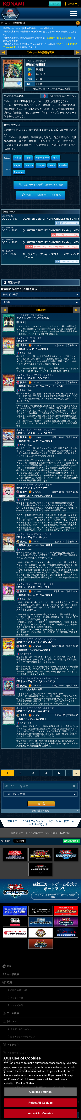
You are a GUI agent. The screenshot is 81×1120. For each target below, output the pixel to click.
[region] (40, 1083)
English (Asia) (42, 157)
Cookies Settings (40, 1091)
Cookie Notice (25, 1083)
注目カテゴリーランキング (22, 1037)
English (17, 165)
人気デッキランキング (20, 1029)
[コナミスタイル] (66, 933)
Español (63, 165)
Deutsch (29, 165)
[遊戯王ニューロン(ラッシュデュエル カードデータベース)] (40, 944)
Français (41, 165)
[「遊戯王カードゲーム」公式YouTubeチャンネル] (66, 911)
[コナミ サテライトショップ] (15, 933)
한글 (28, 157)
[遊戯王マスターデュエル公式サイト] (40, 869)
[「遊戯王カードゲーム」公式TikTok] (15, 922)
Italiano (51, 165)
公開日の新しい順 (18, 990)
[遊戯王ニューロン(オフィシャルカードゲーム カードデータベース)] (10, 14)
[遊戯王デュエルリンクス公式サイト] (66, 854)
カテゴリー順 (16, 998)
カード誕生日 (16, 1005)
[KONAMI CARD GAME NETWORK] (66, 922)
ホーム (4, 23)
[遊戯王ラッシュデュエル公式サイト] (40, 854)
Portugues (19, 172)
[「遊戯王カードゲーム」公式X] (40, 911)
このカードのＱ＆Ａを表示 (59, 38)
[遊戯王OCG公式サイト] (15, 854)
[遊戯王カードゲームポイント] (40, 922)
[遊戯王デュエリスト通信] (15, 911)
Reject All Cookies (40, 1102)
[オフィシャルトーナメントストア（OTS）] (40, 933)
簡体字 (56, 157)
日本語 (18, 157)
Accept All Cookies (40, 1113)
